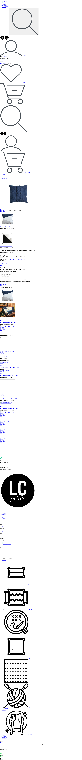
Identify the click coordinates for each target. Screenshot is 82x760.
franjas (20, 259)
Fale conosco (4, 514)
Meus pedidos (4, 530)
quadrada (24, 259)
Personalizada (6, 708)
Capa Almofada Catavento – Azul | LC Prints (9, 408)
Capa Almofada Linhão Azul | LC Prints (8, 332)
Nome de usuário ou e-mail (4, 58)
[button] (41, 516)
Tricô (29, 707)
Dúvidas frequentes (5, 531)
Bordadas (29, 633)
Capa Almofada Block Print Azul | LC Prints (9, 375)
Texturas (3, 210)
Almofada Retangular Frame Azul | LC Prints (9, 426)
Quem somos (4, 513)
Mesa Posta (30, 734)
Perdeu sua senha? (3, 63)
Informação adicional (5, 262)
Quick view (2, 318)
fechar (1, 742)
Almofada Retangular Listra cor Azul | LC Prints (9, 367)
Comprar (2, 257)
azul (18, 259)
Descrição (1, 265)
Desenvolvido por (4, 556)
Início (1, 210)
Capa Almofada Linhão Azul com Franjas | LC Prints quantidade (11, 256)
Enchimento (2, 255)
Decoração (4, 522)
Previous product (2, 211)
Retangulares (30, 584)
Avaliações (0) (4, 263)
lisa (21, 259)
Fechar (1, 320)
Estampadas (30, 609)
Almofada (10, 259)
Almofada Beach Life (4, 356)
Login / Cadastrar (4, 739)
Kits (4, 709)
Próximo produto (2, 230)
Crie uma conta (4, 56)
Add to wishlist (2, 258)
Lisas (29, 658)
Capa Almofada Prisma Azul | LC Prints (6, 226)
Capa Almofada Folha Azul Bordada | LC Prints (9, 398)
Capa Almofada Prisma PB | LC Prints (6, 246)
